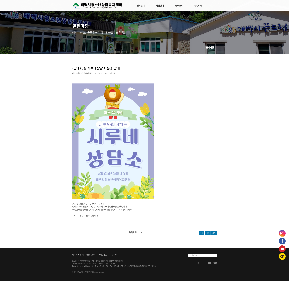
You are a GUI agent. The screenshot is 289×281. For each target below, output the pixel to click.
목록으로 (133, 232)
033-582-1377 (118, 266)
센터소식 (179, 5)
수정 (201, 233)
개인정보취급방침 (88, 254)
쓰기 (213, 233)
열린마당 (198, 5)
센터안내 (141, 5)
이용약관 (75, 254)
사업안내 (160, 5)
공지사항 (210, 47)
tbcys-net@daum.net (85, 266)
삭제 (207, 233)
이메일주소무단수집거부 (108, 254)
